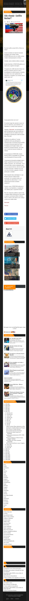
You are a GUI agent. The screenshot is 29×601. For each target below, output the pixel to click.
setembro (8, 417)
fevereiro (8, 446)
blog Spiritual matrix (8, 515)
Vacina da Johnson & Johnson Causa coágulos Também (14, 438)
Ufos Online (6, 542)
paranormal (6, 498)
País (5, 464)
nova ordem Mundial (8, 495)
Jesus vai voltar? (8, 378)
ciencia (5, 471)
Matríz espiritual (7, 528)
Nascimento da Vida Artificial (10, 576)
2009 (6, 459)
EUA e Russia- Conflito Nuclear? (13, 429)
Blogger (19, 596)
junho (7, 422)
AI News (6, 513)
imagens (6, 487)
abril (7, 424)
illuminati (6, 485)
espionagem (6, 480)
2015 (6, 450)
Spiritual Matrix (7, 539)
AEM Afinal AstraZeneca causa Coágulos (15, 443)
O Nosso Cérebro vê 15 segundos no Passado (14, 577)
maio (7, 423)
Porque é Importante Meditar (10, 590)
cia (4, 469)
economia (6, 477)
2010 (6, 458)
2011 (6, 456)
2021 (6, 411)
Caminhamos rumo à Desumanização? (12, 568)
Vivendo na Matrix (8, 544)
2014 (6, 452)
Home (7, 598)
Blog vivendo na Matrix (9, 516)
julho (7, 420)
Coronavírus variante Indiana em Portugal (15, 427)
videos (5, 505)
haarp (5, 484)
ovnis (5, 497)
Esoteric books (7, 520)
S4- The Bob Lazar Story (15, 338)
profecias (6, 500)
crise (5, 474)
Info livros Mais (7, 523)
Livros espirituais (7, 526)
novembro (8, 414)
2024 (6, 407)
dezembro (8, 413)
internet (5, 488)
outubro (8, 416)
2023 (6, 408)
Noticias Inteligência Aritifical (10, 531)
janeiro (8, 447)
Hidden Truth (6, 521)
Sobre (12, 598)
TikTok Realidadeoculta (9, 541)
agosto (8, 419)
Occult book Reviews (8, 534)
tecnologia (6, 503)
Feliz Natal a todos (8, 582)
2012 (6, 455)
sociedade (6, 501)
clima (5, 472)
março (8, 444)
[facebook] (24, 6)
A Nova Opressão (8, 511)
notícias (5, 493)
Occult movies (7, 536)
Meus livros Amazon (8, 529)
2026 (6, 404)
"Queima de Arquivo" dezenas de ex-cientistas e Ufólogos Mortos (17, 393)
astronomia (6, 467)
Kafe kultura (6, 524)
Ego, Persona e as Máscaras (10, 584)
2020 (6, 449)
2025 (6, 405)
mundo (5, 492)
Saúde (5, 466)
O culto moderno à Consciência (11, 586)
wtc (4, 506)
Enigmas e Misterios (8, 518)
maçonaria (6, 490)
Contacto (17, 598)
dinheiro (5, 476)
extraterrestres (7, 482)
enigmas (6, 479)
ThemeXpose (14, 596)
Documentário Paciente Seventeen (14, 430)
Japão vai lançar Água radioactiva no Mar (15, 426)
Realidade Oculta (13, 4)
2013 (6, 453)
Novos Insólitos (7, 532)
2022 (6, 410)
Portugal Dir (6, 537)
